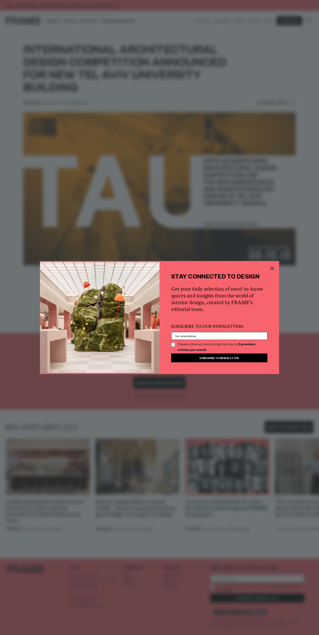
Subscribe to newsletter (219, 358)
